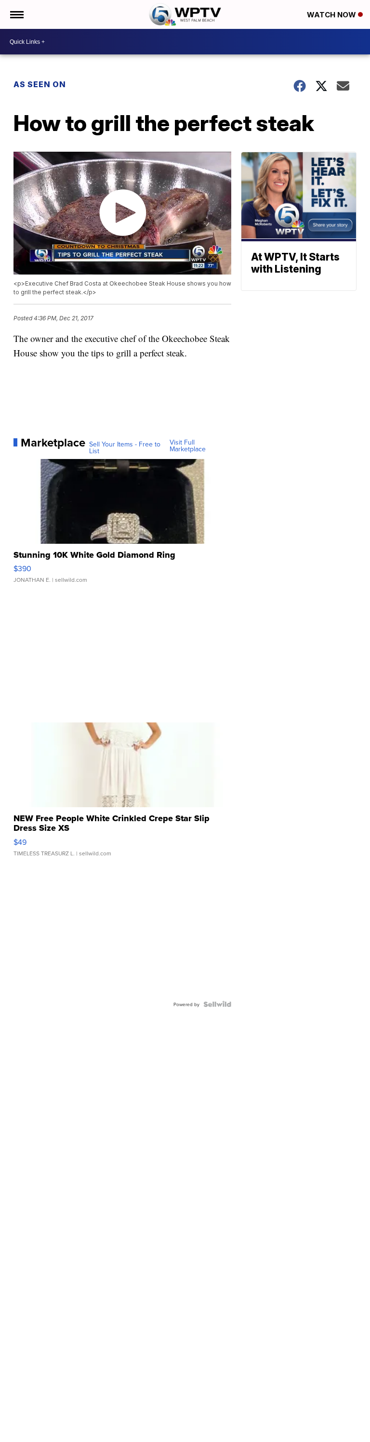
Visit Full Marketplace (188, 445)
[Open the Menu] (16, 14)
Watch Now (332, 14)
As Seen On (39, 84)
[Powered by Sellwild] (217, 1004)
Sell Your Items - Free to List (124, 447)
